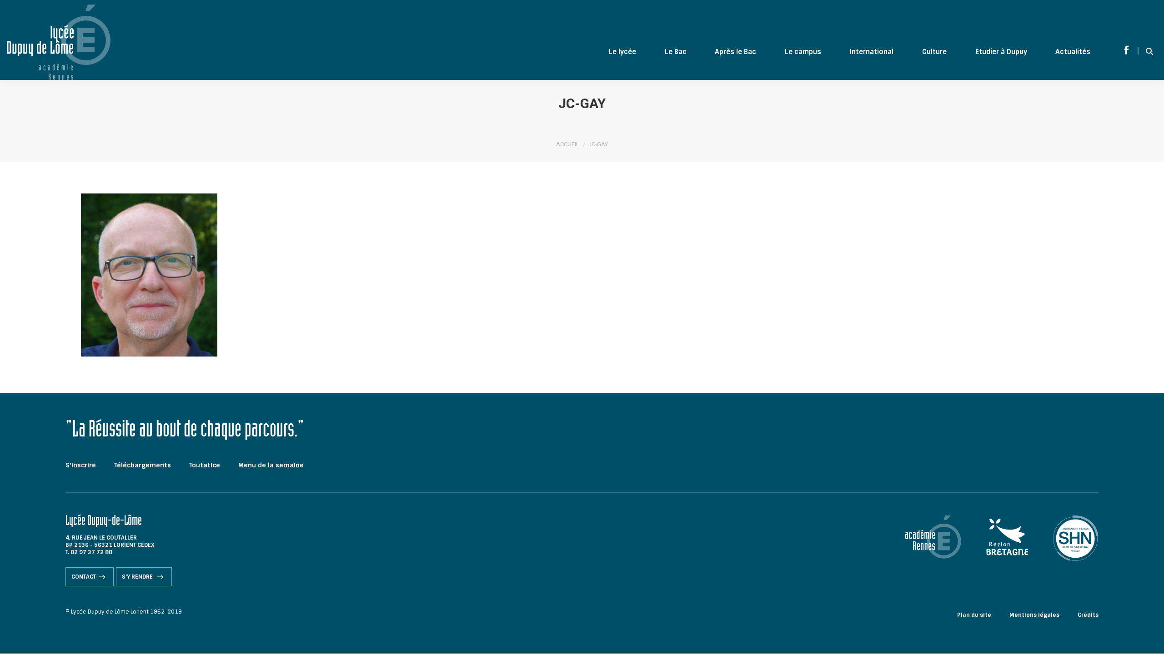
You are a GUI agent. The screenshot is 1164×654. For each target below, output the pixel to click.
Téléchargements (142, 465)
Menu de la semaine (271, 465)
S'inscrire (80, 465)
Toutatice (204, 465)
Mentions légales (1034, 615)
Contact (83, 576)
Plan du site (974, 615)
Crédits (1088, 615)
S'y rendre (138, 576)
